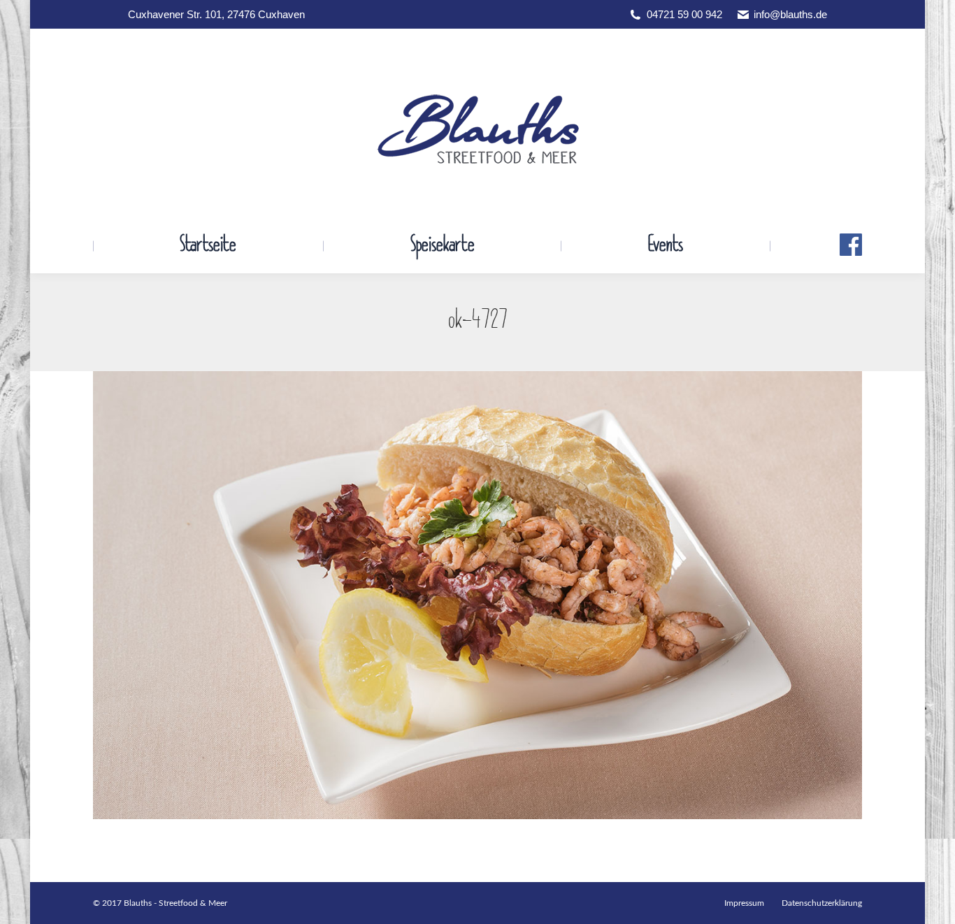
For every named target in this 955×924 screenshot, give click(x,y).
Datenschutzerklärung (822, 903)
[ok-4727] (477, 595)
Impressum (744, 903)
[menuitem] (208, 246)
